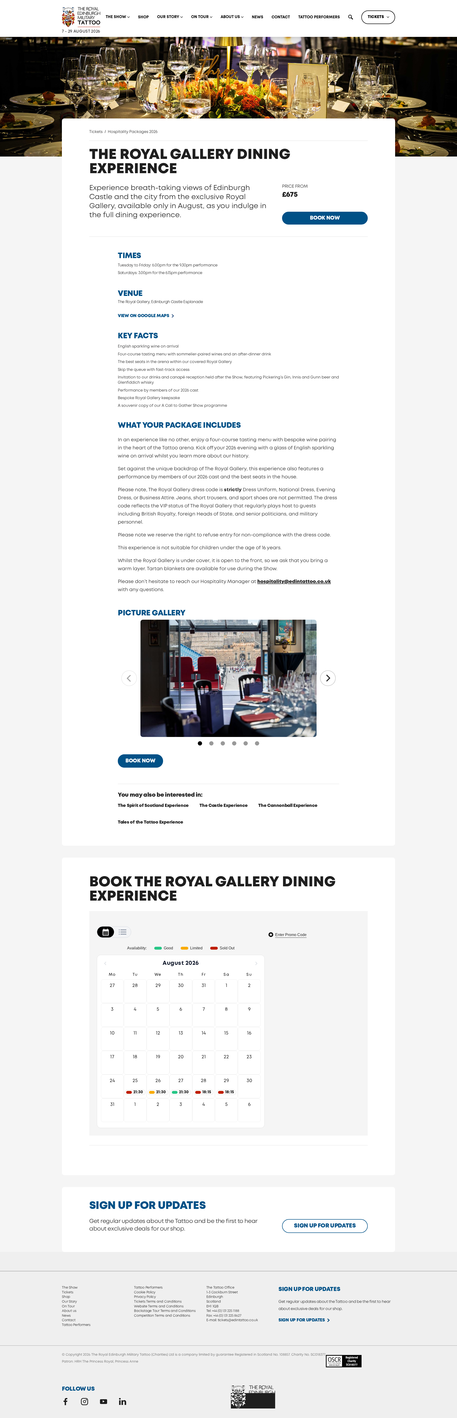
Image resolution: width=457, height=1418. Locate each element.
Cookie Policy (144, 1292)
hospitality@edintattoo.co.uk (294, 581)
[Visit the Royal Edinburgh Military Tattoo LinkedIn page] (122, 1401)
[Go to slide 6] (257, 743)
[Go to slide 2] (211, 743)
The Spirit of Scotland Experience (153, 806)
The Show (116, 17)
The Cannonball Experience (287, 806)
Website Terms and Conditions (158, 1306)
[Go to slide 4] (234, 743)
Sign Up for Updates (325, 1225)
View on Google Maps (143, 316)
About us (230, 17)
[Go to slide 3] (222, 743)
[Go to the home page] (81, 17)
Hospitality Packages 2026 (133, 132)
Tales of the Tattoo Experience (150, 822)
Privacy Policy (145, 1296)
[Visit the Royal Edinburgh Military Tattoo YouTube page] (103, 1401)
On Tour (200, 17)
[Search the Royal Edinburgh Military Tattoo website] (350, 17)
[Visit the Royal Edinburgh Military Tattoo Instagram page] (84, 1401)
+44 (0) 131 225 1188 (225, 1311)
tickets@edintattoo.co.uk (238, 1320)
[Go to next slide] (328, 678)
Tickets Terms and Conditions (157, 1301)
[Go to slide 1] (200, 743)
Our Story (168, 17)
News (257, 17)
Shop (143, 17)
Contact (281, 17)
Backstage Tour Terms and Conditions (164, 1311)
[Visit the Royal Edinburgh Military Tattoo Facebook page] (65, 1401)
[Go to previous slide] (129, 678)
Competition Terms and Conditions (162, 1315)
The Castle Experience (223, 806)
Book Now (325, 218)
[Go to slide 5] (245, 743)
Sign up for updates (301, 1320)
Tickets (376, 17)
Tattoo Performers (319, 17)
